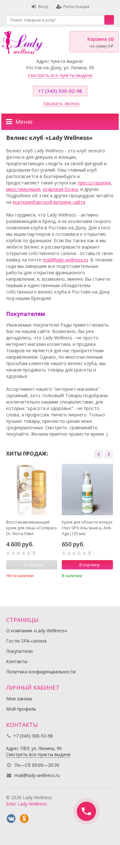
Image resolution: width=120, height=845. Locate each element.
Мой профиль (21, 709)
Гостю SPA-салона (26, 641)
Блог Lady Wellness (26, 804)
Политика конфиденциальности (41, 672)
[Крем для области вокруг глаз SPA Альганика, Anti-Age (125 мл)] (87, 489)
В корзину (89, 565)
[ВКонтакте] (11, 819)
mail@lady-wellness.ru (65, 260)
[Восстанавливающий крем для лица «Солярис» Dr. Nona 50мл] (31, 489)
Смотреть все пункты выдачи (60, 75)
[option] (32, 523)
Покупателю (19, 651)
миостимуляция (23, 189)
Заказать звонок (61, 103)
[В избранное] (53, 575)
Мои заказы (19, 699)
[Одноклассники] (24, 819)
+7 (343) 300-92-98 (60, 91)
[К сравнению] (44, 575)
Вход (43, 6)
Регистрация (76, 6)
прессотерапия (94, 183)
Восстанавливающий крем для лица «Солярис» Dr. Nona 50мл (31, 527)
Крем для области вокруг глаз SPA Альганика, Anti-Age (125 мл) (87, 527)
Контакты (17, 661)
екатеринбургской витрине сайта (48, 202)
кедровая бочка (60, 189)
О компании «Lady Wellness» (36, 630)
